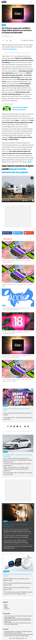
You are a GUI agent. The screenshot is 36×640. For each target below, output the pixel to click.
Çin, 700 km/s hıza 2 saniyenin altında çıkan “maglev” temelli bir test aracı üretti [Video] (16, 536)
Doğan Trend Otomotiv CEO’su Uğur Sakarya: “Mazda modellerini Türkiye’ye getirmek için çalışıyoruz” (16, 469)
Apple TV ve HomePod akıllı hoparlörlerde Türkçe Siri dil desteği (18, 634)
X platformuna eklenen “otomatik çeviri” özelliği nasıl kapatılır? (18, 631)
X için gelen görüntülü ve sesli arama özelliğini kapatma (16, 635)
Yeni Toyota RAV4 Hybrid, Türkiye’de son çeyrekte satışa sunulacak (17, 473)
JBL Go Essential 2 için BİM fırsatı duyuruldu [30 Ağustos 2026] (17, 584)
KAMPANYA (6, 571)
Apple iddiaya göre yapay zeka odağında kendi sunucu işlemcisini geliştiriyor (16, 309)
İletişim (5, 607)
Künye (5, 604)
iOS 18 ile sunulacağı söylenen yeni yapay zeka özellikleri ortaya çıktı (16, 332)
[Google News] (27, 40)
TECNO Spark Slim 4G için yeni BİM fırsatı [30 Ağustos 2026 (16, 588)
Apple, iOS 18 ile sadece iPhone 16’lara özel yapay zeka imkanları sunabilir (17, 380)
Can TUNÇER (5, 35)
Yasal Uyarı (6, 608)
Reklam (6, 606)
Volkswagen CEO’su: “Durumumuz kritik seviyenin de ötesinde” (17, 418)
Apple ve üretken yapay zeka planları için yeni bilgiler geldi (18, 285)
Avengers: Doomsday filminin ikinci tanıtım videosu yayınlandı (15, 525)
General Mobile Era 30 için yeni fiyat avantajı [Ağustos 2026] (16, 579)
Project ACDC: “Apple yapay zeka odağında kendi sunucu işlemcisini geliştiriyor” (17, 356)
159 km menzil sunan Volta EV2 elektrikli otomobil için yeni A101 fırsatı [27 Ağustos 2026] (17, 593)
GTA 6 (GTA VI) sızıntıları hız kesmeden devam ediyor (16, 409)
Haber (4, 25)
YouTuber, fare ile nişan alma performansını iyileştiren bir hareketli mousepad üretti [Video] (17, 530)
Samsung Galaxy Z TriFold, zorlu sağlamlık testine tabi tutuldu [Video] (17, 547)
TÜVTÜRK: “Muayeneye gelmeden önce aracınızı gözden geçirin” (17, 464)
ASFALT (5, 452)
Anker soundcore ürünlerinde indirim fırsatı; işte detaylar (17, 414)
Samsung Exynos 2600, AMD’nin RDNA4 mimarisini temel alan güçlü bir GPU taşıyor (15, 541)
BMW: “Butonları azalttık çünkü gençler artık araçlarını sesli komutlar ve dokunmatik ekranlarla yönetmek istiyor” (17, 460)
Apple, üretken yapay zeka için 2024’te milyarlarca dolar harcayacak (17, 261)
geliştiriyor (15, 73)
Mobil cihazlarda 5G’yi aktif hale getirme (13, 633)
